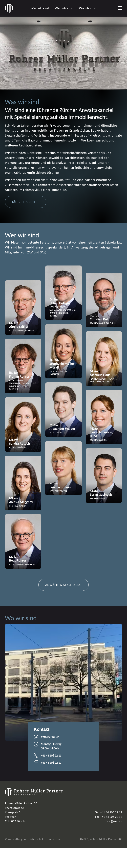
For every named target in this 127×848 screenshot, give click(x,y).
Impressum (54, 839)
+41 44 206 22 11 (51, 755)
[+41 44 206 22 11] (36, 755)
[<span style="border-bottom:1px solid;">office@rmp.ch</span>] (36, 737)
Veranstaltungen (15, 839)
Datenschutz (37, 839)
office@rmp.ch (112, 821)
